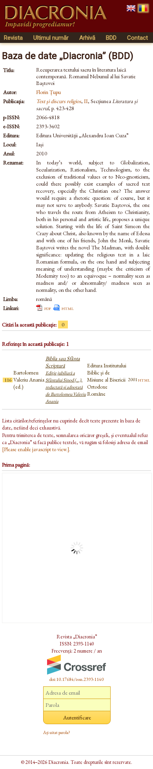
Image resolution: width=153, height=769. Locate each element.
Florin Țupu (48, 92)
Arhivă (87, 37)
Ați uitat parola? (56, 732)
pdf (47, 308)
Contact (137, 37)
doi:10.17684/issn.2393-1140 (76, 679)
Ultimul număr (51, 37)
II (86, 101)
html (68, 308)
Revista (13, 37)
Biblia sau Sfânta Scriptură (66, 379)
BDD (111, 37)
